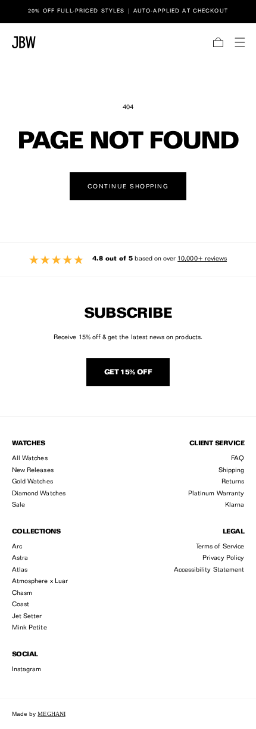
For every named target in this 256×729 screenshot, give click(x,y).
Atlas (19, 570)
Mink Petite (29, 628)
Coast (20, 604)
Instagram (27, 669)
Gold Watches (32, 482)
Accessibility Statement (209, 570)
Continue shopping (128, 187)
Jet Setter (27, 616)
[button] (218, 42)
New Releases (33, 470)
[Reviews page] (128, 260)
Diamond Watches (38, 494)
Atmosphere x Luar (40, 581)
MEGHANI (51, 714)
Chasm (22, 593)
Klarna (234, 505)
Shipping (231, 470)
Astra (20, 558)
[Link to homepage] (24, 42)
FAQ (237, 458)
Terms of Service (220, 547)
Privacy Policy (223, 558)
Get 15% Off (128, 372)
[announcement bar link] (128, 11)
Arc (17, 547)
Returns (232, 482)
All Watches (30, 458)
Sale (18, 505)
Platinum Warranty (216, 494)
